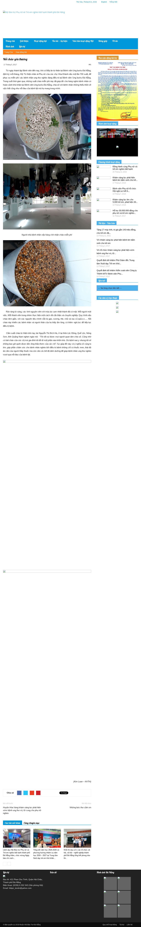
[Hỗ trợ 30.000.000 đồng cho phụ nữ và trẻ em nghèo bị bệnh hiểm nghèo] (103, 214)
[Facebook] (123, 2)
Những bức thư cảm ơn (80, 807)
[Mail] (132, 2)
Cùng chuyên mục (32, 822)
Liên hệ (22, 46)
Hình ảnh (10, 46)
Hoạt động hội (40, 40)
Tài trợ (121, 925)
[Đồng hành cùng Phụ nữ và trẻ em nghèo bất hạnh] (103, 170)
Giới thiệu (24, 40)
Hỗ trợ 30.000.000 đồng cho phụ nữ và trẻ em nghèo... (125, 211)
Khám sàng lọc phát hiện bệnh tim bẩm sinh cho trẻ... (125, 178)
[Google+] (128, 2)
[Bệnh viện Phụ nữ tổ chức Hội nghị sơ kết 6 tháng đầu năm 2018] (103, 192)
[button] (134, 43)
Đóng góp (102, 40)
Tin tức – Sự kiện (59, 40)
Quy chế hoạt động (110, 925)
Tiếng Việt (113, 2)
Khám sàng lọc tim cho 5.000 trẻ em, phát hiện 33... (125, 200)
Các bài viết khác (12, 822)
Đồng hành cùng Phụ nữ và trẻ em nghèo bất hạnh (125, 167)
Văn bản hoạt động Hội (82, 40)
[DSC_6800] (106, 133)
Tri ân (115, 40)
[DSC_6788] (125, 133)
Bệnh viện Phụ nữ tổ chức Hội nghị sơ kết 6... (124, 189)
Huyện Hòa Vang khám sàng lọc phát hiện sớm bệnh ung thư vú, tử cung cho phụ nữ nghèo (22, 810)
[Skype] (136, 2)
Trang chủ (10, 40)
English (104, 2)
